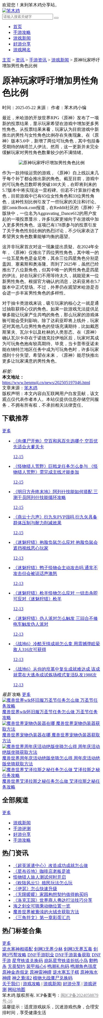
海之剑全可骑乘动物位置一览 (41, 906)
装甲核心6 (36, 966)
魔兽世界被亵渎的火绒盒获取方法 (46, 911)
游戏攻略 (31, 983)
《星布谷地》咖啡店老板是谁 (41, 871)
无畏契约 (16, 966)
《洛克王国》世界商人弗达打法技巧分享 (52, 900)
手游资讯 (38, 60)
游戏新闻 (22, 38)
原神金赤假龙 (15, 972)
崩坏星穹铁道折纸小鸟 (66, 960)
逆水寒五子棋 (66, 972)
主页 (6, 60)
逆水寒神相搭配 (17, 949)
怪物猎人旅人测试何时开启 (39, 877)
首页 (17, 26)
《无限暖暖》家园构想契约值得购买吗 (50, 894)
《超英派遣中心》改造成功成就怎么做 (50, 865)
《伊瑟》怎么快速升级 (35, 888)
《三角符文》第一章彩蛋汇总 (41, 917)
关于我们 (11, 983)
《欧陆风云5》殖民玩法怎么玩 (43, 883)
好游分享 (22, 44)
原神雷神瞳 (41, 972)
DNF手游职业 (40, 954)
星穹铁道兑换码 (27, 960)
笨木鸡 (30, 387)
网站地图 (16, 989)
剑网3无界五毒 (78, 949)
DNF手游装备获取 (73, 954)
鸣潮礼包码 (58, 966)
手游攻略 (22, 32)
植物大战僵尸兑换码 (53, 978)
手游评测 (22, 828)
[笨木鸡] (11, 10)
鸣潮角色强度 (83, 966)
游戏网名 (22, 49)
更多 (6, 430)
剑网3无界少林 (48, 949)
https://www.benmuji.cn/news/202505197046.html (46, 382)
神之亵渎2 (22, 978)
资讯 (20, 60)
